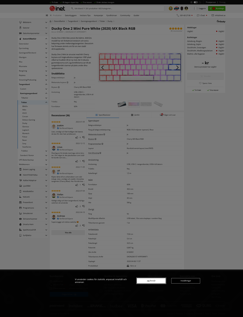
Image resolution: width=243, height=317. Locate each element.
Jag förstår (151, 280)
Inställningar (186, 280)
